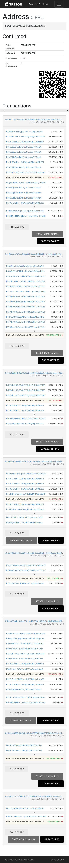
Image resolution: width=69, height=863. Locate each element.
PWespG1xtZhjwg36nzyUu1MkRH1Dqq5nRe (25, 638)
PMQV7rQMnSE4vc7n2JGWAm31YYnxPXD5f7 (26, 565)
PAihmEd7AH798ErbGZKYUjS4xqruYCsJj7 (24, 517)
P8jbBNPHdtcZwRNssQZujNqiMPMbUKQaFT (25, 494)
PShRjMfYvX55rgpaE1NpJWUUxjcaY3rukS (24, 131)
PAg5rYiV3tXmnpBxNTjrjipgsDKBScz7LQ (24, 745)
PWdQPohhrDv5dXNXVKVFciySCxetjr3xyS (24, 669)
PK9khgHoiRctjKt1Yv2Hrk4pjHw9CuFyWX (24, 522)
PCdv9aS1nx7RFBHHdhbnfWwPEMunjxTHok (25, 271)
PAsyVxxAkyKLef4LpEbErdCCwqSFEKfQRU (25, 808)
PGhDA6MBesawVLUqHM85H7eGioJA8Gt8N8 (26, 816)
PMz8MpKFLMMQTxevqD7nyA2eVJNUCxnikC (25, 216)
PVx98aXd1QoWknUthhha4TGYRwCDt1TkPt (25, 286)
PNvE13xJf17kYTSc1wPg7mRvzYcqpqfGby (24, 643)
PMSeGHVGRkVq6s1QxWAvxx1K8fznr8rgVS (25, 266)
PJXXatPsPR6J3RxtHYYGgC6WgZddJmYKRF (25, 136)
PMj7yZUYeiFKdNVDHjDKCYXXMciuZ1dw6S (25, 679)
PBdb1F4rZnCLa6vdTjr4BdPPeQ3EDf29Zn (24, 649)
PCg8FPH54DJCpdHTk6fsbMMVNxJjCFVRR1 (26, 182)
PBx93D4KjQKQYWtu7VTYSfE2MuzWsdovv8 (25, 633)
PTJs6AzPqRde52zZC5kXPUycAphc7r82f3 (25, 423)
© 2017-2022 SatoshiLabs (19, 859)
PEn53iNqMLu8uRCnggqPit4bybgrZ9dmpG (25, 509)
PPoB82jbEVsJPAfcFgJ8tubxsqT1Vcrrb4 (23, 147)
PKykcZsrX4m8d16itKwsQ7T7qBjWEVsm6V (25, 583)
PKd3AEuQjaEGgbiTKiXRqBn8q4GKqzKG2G (25, 211)
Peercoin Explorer (38, 4)
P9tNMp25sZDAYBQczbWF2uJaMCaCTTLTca (25, 570)
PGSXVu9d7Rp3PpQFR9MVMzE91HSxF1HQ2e (26, 473)
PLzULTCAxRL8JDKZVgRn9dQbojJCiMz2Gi (25, 142)
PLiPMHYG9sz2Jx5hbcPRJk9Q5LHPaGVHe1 (25, 281)
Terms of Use (56, 859)
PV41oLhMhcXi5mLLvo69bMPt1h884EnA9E (25, 276)
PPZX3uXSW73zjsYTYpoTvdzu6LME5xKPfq (25, 317)
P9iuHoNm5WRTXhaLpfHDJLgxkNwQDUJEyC (26, 291)
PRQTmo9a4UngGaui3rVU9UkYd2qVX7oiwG (25, 697)
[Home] (13, 4)
